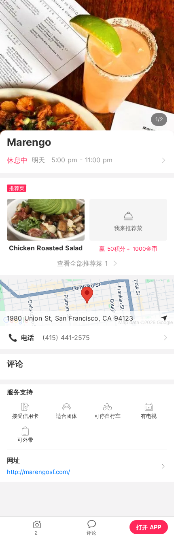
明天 (38, 160)
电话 (27, 338)
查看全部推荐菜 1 (83, 263)
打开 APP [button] (148, 527)
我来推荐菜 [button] (128, 227)
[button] (36, 527)
